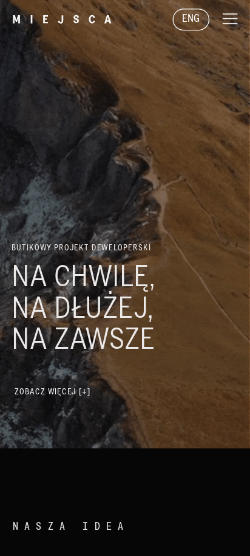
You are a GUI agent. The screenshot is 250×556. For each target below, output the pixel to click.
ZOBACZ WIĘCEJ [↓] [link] (52, 392)
